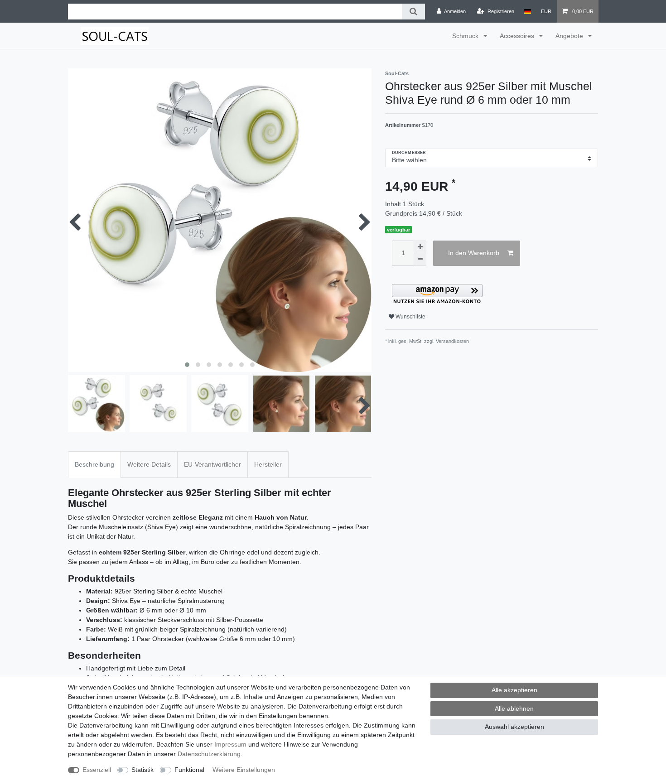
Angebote (570, 35)
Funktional (189, 769)
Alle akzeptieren (514, 690)
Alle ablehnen (514, 708)
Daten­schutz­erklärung (209, 753)
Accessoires (518, 35)
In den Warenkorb (473, 252)
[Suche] (413, 11)
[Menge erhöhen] (420, 247)
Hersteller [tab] (268, 464)
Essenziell (96, 769)
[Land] (527, 11)
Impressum (230, 744)
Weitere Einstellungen (243, 769)
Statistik (142, 769)
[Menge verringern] (420, 259)
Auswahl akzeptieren (514, 726)
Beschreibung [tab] (94, 464)
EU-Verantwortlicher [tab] (212, 464)
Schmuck (466, 35)
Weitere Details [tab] (149, 464)
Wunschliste (409, 316)
